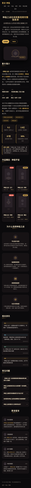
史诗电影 (8, 11)
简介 (9, 6)
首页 (5, 6)
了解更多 (14, 41)
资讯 (20, 6)
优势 (16, 6)
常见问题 (25, 6)
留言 (15, 9)
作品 (12, 6)
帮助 (9, 485)
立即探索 (6, 41)
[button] (8, 179)
